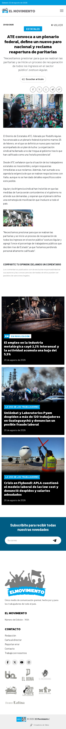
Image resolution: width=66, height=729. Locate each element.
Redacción (10, 635)
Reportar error (12, 644)
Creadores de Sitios (41, 725)
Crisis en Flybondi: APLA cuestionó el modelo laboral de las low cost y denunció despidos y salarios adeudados (31, 488)
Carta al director (13, 639)
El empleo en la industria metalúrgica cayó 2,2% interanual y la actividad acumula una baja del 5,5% (31, 348)
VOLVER (58, 25)
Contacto (10, 648)
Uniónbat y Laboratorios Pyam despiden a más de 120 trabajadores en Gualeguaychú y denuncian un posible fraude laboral (32, 418)
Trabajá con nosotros (16, 652)
